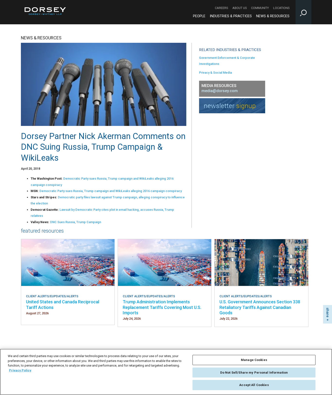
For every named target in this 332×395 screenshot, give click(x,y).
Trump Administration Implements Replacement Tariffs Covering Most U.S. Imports (162, 307)
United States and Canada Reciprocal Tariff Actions (62, 304)
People (199, 16)
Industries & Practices (231, 16)
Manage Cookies (254, 360)
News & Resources (272, 16)
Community (260, 8)
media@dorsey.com (219, 90)
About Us (239, 8)
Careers (221, 8)
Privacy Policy (20, 370)
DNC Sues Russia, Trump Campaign (75, 222)
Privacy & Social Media (215, 72)
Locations (281, 8)
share (327, 312)
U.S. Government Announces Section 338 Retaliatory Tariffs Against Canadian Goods (259, 307)
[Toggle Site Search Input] (303, 12)
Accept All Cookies (254, 385)
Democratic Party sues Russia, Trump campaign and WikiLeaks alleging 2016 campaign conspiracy (110, 191)
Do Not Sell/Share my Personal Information (254, 372)
